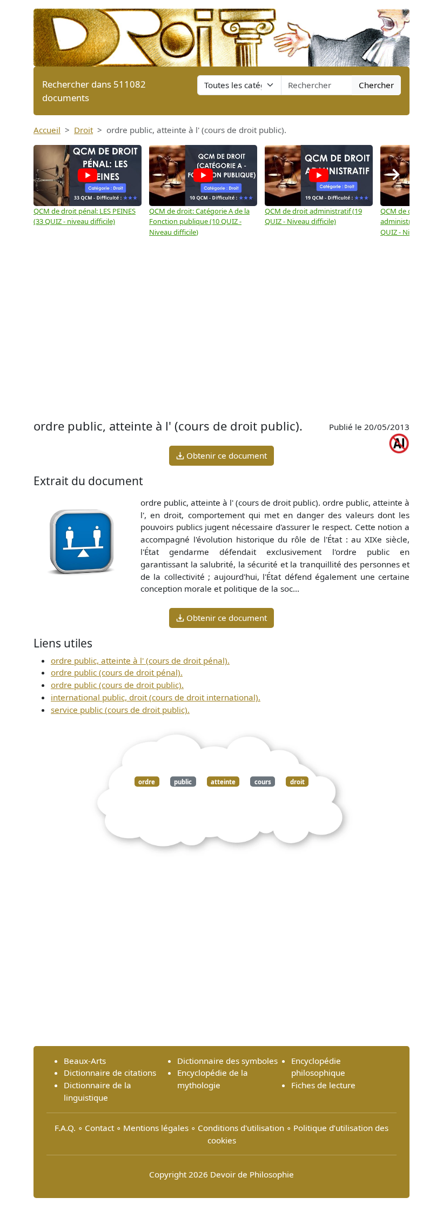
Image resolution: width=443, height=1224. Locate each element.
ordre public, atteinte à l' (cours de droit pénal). (140, 660)
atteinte (223, 781)
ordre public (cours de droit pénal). (117, 672)
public (183, 781)
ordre (146, 781)
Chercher (376, 85)
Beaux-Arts (85, 1060)
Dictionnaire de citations (110, 1072)
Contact (99, 1127)
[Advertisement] (221, 329)
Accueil (47, 129)
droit (297, 781)
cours (262, 781)
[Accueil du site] (221, 32)
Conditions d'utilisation (241, 1127)
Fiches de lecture (323, 1085)
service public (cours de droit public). (120, 709)
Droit (83, 129)
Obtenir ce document (225, 455)
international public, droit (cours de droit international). (155, 697)
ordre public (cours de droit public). (117, 684)
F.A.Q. (65, 1127)
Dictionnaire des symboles (227, 1060)
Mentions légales (156, 1127)
